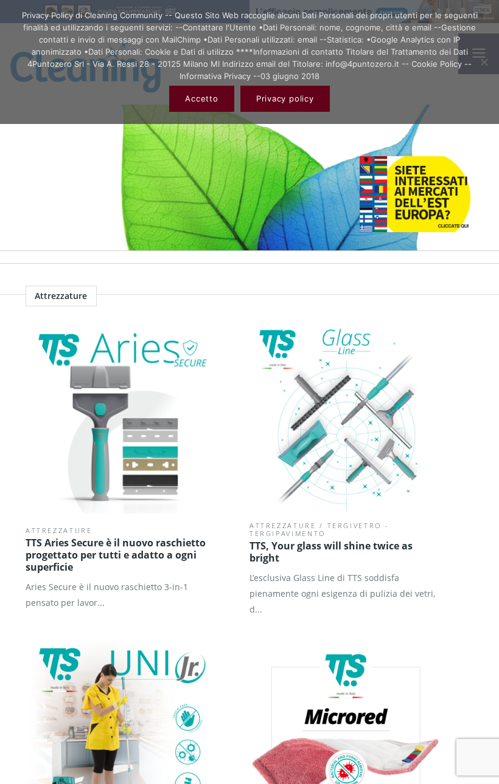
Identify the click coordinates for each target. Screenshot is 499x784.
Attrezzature (59, 530)
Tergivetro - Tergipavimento (319, 529)
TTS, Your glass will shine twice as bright (331, 552)
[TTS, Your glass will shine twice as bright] (347, 417)
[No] (484, 62)
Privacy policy (285, 98)
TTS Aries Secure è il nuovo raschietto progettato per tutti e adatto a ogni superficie (116, 555)
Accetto (201, 98)
